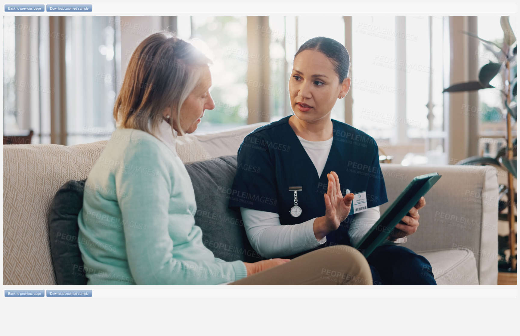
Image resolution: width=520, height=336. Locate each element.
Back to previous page (24, 8)
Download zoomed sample (69, 8)
